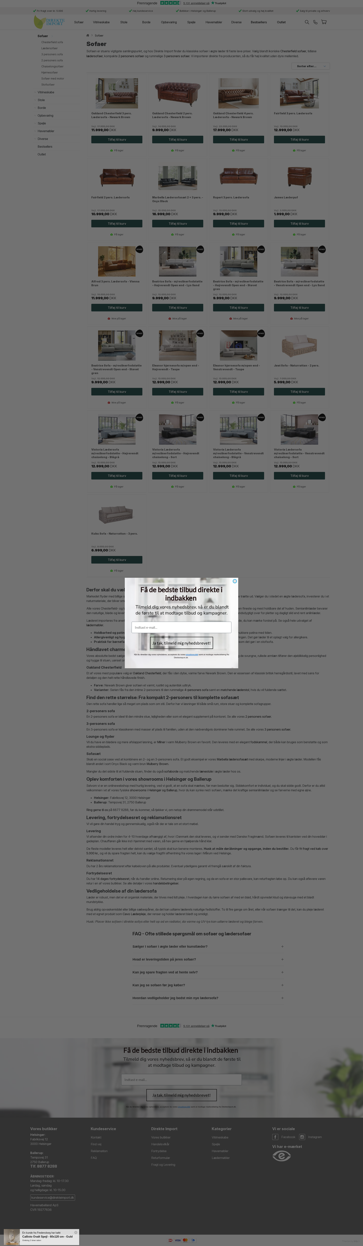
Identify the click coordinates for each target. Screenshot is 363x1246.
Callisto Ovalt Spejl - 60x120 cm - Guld (47, 1233)
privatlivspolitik (192, 654)
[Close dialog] (235, 581)
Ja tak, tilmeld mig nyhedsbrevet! (181, 643)
